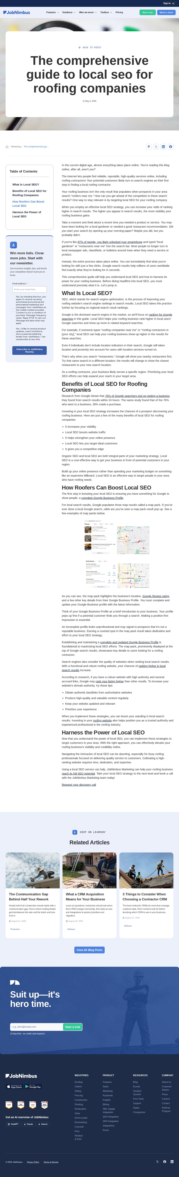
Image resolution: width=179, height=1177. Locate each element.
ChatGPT (14, 1124)
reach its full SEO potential (78, 773)
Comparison (139, 1112)
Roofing (79, 1082)
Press (165, 1094)
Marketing (16, 146)
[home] (16, 12)
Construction (81, 1100)
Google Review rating (156, 596)
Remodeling (81, 1122)
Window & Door (79, 1137)
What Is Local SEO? (25, 184)
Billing (106, 1104)
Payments (108, 1095)
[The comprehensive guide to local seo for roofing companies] (149, 146)
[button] (52, 12)
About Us (166, 1082)
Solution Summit (137, 1093)
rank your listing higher (110, 681)
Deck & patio (81, 1118)
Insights (106, 1100)
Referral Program (166, 1109)
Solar (77, 1113)
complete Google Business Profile (102, 497)
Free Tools (138, 1099)
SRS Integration (111, 1121)
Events (136, 1086)
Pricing (119, 12)
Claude (30, 1124)
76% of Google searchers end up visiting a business (137, 395)
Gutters (78, 1086)
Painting (79, 1104)
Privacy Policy (33, 1162)
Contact (166, 1103)
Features (107, 1082)
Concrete (79, 1127)
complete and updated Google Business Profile (129, 642)
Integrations (108, 1125)
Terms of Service (51, 1162)
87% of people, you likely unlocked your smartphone (110, 242)
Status (136, 1108)
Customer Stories (167, 1088)
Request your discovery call (79, 784)
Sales (106, 1086)
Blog (135, 1082)
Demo (106, 1130)
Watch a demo (166, 12)
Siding (78, 1091)
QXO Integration (111, 1117)
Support (137, 1103)
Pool (77, 1131)
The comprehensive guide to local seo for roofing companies (36, 146)
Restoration (80, 1109)
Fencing (79, 1095)
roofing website (102, 720)
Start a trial (148, 12)
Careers (166, 1099)
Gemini (44, 1124)
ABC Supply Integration (109, 1110)
